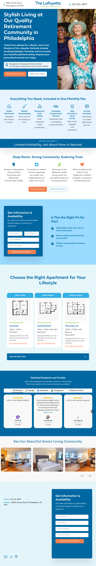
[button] (3, 411)
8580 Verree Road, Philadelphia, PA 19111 (15, 4)
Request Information (15, 74)
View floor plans (37, 74)
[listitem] (16, 460)
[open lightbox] (20, 308)
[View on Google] (18, 417)
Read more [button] (48, 412)
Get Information (37, 189)
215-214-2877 (79, 4)
